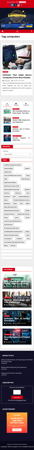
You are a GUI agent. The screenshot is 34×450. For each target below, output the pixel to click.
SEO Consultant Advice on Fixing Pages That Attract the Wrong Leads (21, 113)
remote (6, 217)
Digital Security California (10, 182)
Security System (17, 135)
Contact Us (10, 444)
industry (6, 200)
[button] (31, 31)
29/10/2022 (7, 80)
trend (28, 238)
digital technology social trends (11, 189)
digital (5, 178)
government (7, 196)
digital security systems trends (11, 186)
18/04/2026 (9, 341)
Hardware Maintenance (24, 196)
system (28, 235)
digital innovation (25, 178)
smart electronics (8, 224)
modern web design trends (10, 207)
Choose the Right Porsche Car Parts (12, 175)
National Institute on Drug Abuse (11, 210)
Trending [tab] (26, 105)
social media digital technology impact (13, 231)
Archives (5, 151)
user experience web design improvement (14, 242)
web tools (13, 245)
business (27, 168)
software (27, 231)
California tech (7, 171)
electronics (6, 193)
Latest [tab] (7, 105)
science (17, 217)
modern (28, 203)
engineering (18, 193)
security (28, 217)
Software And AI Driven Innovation (17, 319)
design (28, 175)
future (28, 193)
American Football (8, 168)
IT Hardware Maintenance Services (21, 200)
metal (21, 203)
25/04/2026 (9, 323)
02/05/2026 (9, 304)
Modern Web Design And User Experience (17, 301)
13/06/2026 (9, 286)
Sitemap (25, 444)
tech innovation (7, 238)
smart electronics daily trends (11, 228)
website (6, 245)
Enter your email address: (17, 394)
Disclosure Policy (18, 444)
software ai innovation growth (11, 235)
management (7, 203)
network (28, 210)
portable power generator (23, 214)
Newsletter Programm (9, 214)
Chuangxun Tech (21, 400)
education (27, 189)
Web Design (15, 117)
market (15, 203)
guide (14, 196)
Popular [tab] (16, 105)
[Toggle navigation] (17, 31)
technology (19, 238)
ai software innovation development (12, 164)
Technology (16, 108)
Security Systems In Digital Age (17, 338)
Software (5, 71)
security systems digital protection (12, 221)
